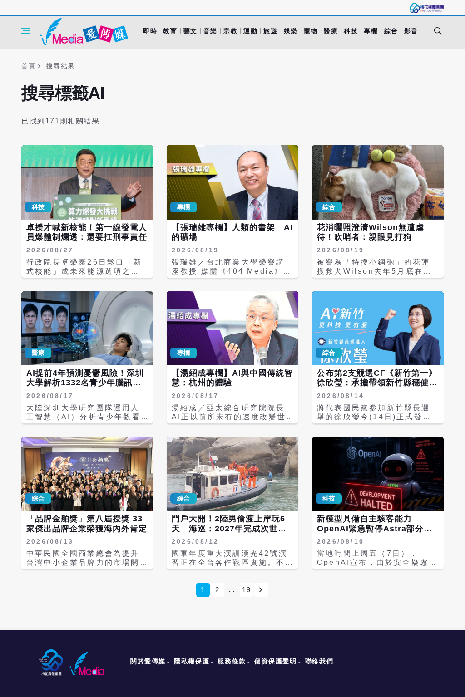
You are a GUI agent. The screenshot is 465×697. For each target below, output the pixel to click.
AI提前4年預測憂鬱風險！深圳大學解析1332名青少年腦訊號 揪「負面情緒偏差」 (88, 382)
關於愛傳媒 (148, 661)
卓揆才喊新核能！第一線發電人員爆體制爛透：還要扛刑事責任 (86, 232)
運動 (250, 31)
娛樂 (291, 31)
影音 (411, 31)
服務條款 (232, 661)
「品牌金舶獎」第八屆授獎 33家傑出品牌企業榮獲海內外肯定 (86, 523)
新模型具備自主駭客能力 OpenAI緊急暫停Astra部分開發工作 (374, 528)
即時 (150, 31)
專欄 (371, 31)
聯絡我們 (319, 661)
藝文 (190, 31)
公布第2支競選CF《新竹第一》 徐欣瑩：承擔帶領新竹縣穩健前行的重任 (381, 382)
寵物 (311, 31)
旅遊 (270, 31)
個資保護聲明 (275, 661)
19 (246, 590)
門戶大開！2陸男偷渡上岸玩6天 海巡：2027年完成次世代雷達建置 (229, 528)
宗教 (230, 31)
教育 (170, 31)
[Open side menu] (25, 30)
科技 (351, 31)
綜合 (391, 31)
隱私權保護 (191, 661)
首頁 (28, 65)
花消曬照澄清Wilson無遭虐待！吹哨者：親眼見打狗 (370, 232)
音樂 (210, 31)
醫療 (331, 31)
